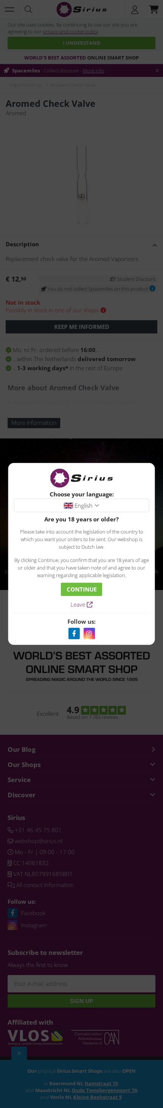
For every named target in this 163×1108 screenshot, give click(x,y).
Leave (79, 604)
